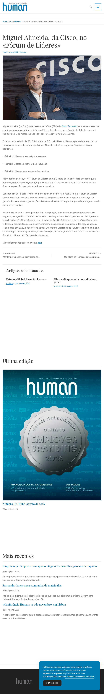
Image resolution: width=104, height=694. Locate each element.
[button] (91, 6)
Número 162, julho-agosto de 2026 (24, 504)
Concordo (52, 683)
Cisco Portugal (69, 126)
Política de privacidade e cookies (79, 676)
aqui (40, 242)
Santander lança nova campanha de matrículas (32, 585)
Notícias (23, 52)
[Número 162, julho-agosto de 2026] (52, 435)
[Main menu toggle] (98, 7)
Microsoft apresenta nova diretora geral (75, 280)
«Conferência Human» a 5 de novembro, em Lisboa (34, 604)
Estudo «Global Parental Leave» (26, 279)
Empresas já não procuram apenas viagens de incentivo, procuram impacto (50, 566)
